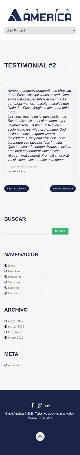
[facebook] (32, 405)
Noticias (13, 287)
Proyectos (15, 276)
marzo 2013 (16, 326)
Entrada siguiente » (63, 188)
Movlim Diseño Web (40, 418)
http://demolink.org (17, 171)
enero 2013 (16, 337)
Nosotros (14, 271)
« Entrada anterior (16, 188)
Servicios (14, 282)
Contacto (14, 293)
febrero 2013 (17, 332)
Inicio (11, 265)
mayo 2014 (15, 321)
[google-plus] (40, 405)
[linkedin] (47, 405)
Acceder (13, 365)
